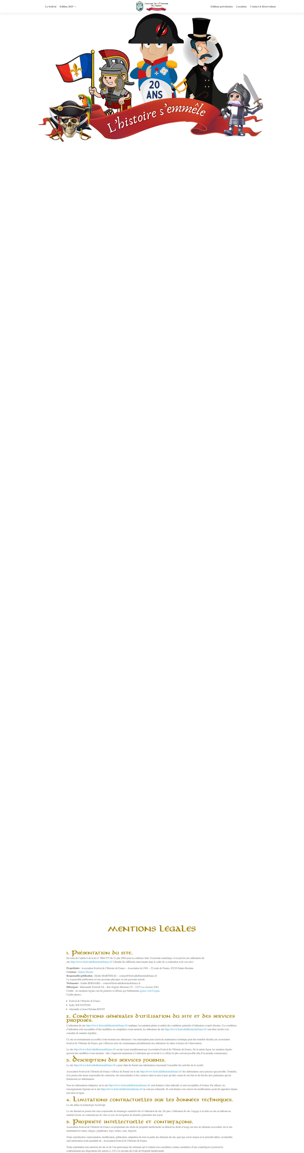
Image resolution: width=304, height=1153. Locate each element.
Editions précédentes (222, 6)
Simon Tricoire (85, 971)
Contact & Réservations (263, 6)
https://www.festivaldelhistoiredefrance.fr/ (91, 961)
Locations (241, 6)
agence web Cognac (150, 990)
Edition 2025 (66, 6)
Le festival (50, 6)
